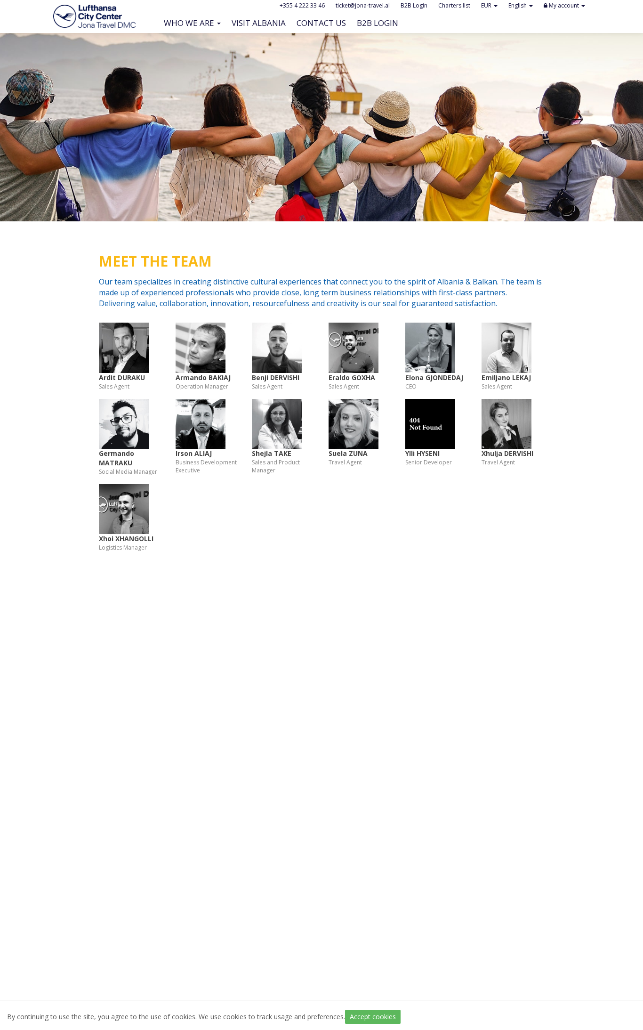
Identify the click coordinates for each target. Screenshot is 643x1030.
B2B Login (380, 22)
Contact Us (324, 22)
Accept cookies (373, 1016)
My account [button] (563, 5)
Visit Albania (261, 22)
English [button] (518, 5)
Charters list (454, 5)
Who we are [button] (190, 22)
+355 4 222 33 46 (302, 5)
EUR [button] (487, 5)
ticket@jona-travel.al (363, 5)
